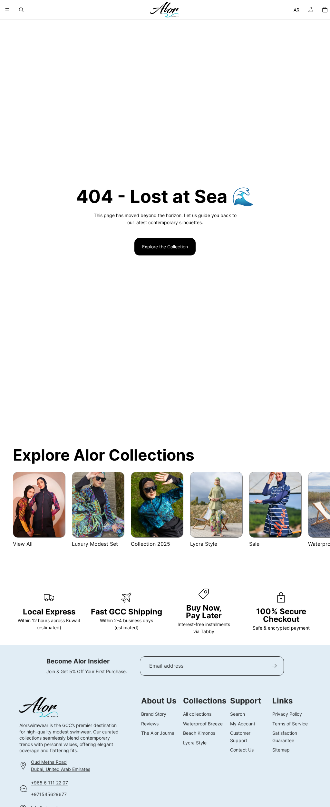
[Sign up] (274, 666)
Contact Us (242, 749)
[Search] (21, 10)
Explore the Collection (165, 246)
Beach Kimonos (199, 733)
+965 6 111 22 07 (49, 782)
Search (237, 714)
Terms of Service (290, 723)
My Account (242, 723)
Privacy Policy (287, 714)
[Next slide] (309, 513)
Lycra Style (195, 742)
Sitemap (281, 749)
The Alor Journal (158, 733)
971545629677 (50, 794)
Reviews (150, 723)
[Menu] (7, 9)
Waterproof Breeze (203, 723)
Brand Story (153, 714)
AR (297, 10)
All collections (197, 714)
